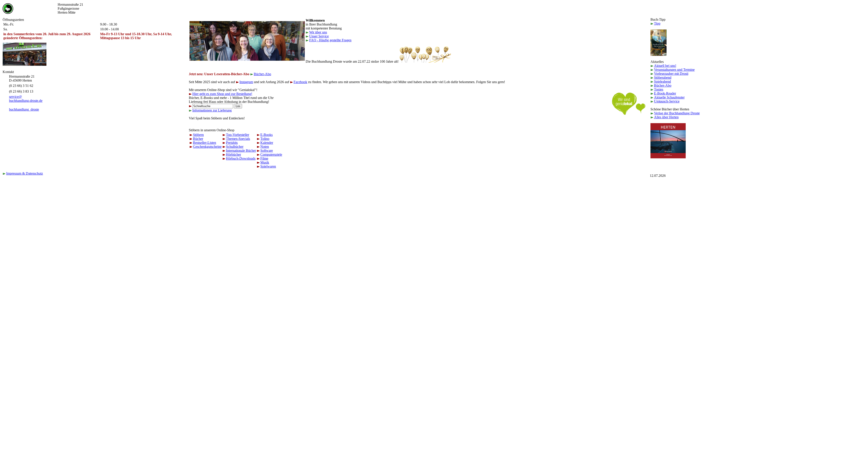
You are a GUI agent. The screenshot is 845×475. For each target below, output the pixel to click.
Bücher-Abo (262, 74)
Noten (264, 146)
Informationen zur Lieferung (212, 110)
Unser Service (319, 36)
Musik (264, 162)
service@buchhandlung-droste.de (25, 98)
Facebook (300, 82)
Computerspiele (271, 154)
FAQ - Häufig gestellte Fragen (330, 40)
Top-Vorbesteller (237, 135)
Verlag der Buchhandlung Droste (677, 113)
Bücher (198, 139)
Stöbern (198, 135)
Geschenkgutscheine (207, 146)
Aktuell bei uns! (665, 66)
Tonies (658, 89)
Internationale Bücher (241, 150)
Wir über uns (318, 32)
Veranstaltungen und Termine (674, 69)
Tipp (657, 23)
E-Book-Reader (665, 93)
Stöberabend (662, 77)
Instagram (246, 82)
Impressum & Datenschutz (24, 173)
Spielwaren (268, 166)
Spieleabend (662, 81)
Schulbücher (234, 146)
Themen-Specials (238, 139)
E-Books (266, 135)
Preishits (232, 142)
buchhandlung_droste (24, 109)
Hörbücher (233, 154)
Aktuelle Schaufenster (669, 97)
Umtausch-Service (667, 101)
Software (266, 150)
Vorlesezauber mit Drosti (671, 73)
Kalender (266, 142)
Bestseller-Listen (204, 142)
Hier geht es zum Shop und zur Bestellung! (222, 94)
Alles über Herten (666, 117)
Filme (264, 158)
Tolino (264, 139)
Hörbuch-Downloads (240, 158)
